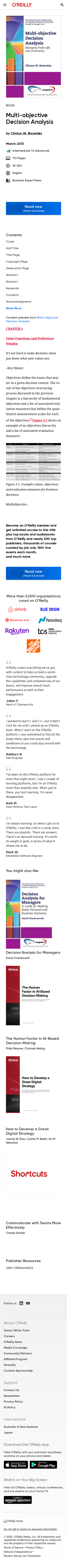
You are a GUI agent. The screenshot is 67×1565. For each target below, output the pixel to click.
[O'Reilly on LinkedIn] (21, 1303)
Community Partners (18, 1353)
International (14, 1419)
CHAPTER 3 (14, 329)
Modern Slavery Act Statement (22, 1556)
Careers (9, 1336)
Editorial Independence (18, 1552)
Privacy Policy (13, 1402)
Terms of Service (13, 1547)
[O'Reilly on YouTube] (28, 1303)
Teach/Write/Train (16, 1330)
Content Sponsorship (18, 1371)
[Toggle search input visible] (62, 4)
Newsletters (12, 1396)
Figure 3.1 (39, 420)
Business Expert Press (26, 180)
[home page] (22, 4)
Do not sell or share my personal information (30, 1529)
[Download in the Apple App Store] (16, 1468)
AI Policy (9, 1407)
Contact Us (11, 1390)
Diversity (10, 1365)
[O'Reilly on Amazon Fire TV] (18, 1503)
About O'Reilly (15, 1323)
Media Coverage (15, 1348)
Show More (13, 308)
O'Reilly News (13, 1342)
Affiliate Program (15, 1359)
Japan (8, 1432)
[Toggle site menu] (4, 4)
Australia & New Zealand (21, 1427)
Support (10, 1382)
